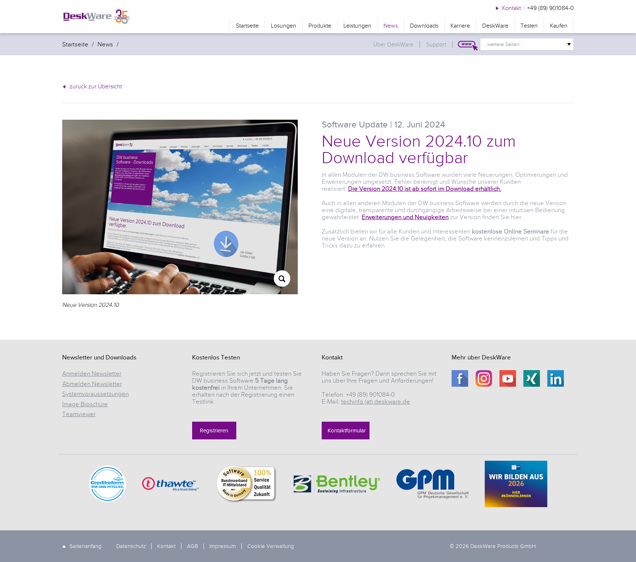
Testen (529, 25)
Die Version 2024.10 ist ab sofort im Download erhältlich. (424, 188)
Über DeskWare (393, 44)
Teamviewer (79, 414)
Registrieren (214, 430)
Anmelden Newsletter (91, 373)
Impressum (222, 546)
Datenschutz (131, 546)
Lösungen (283, 25)
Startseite (247, 25)
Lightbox (282, 278)
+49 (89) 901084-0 (550, 8)
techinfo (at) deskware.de (375, 401)
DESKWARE (96, 17)
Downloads (424, 25)
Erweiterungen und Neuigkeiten (405, 217)
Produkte (319, 25)
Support (436, 44)
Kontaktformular (347, 430)
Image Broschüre (85, 404)
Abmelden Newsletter (92, 383)
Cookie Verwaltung (270, 546)
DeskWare (495, 25)
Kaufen (559, 25)
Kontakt (511, 8)
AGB (192, 546)
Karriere (460, 25)
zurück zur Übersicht (96, 86)
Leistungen (357, 25)
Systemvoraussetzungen (95, 393)
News (391, 25)
